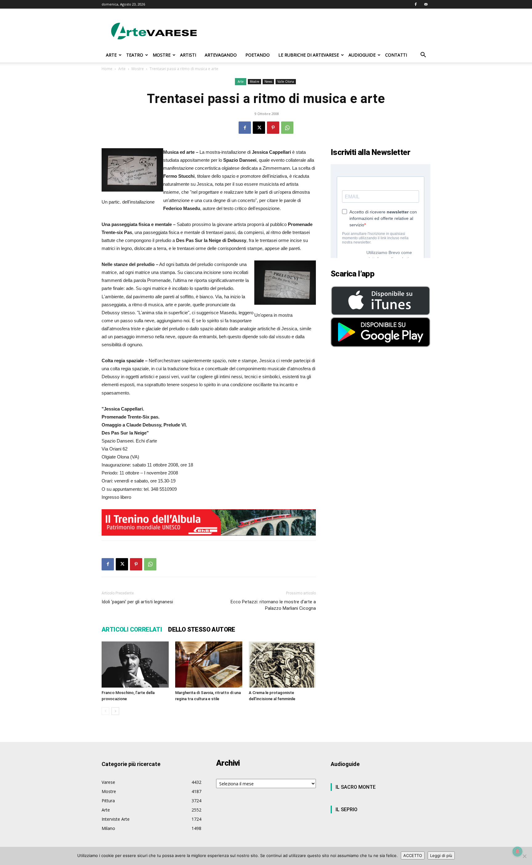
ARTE (111, 55)
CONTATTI (396, 55)
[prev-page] (105, 711)
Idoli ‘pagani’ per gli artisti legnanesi (137, 602)
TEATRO (134, 55)
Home (107, 68)
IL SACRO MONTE (356, 787)
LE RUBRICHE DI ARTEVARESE (308, 55)
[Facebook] (415, 4)
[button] (423, 55)
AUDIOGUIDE (362, 55)
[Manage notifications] (517, 851)
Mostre (137, 68)
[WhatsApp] (287, 127)
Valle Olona (285, 81)
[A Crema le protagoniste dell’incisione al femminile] (282, 664)
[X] (259, 127)
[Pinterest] (273, 127)
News (268, 81)
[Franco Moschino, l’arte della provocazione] (135, 664)
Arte (122, 68)
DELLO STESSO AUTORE (201, 629)
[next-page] (115, 711)
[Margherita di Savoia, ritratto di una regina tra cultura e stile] (208, 664)
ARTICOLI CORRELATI (132, 629)
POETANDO (257, 55)
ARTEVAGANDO (221, 55)
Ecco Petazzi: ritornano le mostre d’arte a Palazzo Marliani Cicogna (273, 605)
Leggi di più (441, 855)
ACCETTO (412, 855)
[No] (524, 856)
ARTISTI (188, 55)
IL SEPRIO (346, 809)
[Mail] (425, 4)
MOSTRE (162, 55)
